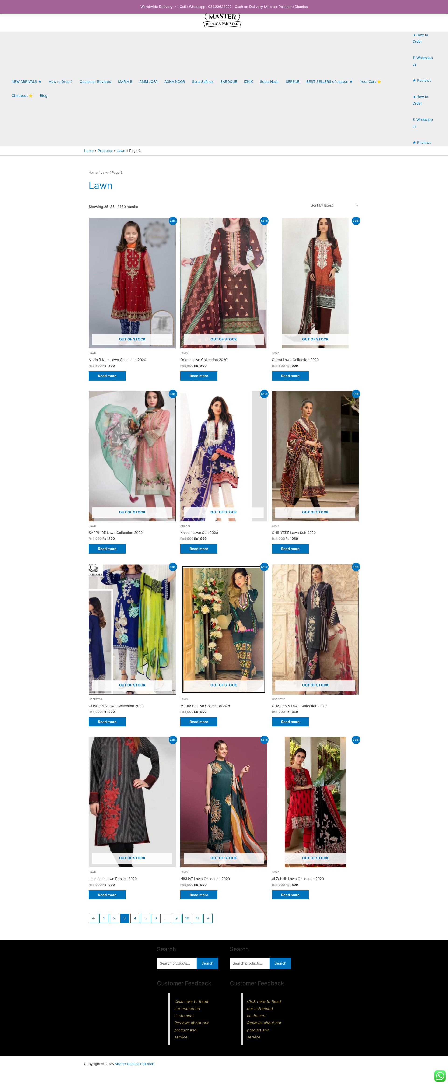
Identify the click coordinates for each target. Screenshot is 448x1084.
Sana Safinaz (202, 81)
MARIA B (125, 81)
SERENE (292, 81)
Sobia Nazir (269, 81)
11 (197, 918)
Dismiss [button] (301, 6)
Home (93, 172)
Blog (43, 95)
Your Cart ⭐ (370, 81)
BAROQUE (228, 81)
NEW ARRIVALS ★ (27, 81)
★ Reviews (422, 80)
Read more (107, 376)
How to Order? (61, 81)
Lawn (105, 172)
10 (187, 918)
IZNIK (248, 81)
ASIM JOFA (148, 81)
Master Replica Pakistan (134, 1064)
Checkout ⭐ (22, 95)
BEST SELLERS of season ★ (329, 81)
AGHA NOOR (174, 81)
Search (207, 963)
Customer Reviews (95, 81)
